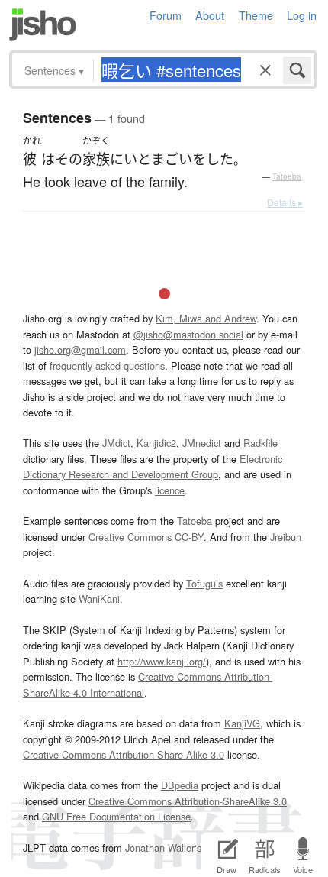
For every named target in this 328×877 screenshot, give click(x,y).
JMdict (116, 442)
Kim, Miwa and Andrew (206, 318)
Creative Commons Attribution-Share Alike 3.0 (123, 754)
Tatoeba (286, 176)
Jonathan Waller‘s (163, 847)
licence (170, 490)
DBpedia (179, 785)
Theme (256, 15)
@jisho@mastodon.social (188, 334)
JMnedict (201, 442)
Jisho (42, 24)
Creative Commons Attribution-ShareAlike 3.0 (187, 801)
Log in (302, 15)
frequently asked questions (107, 365)
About (209, 15)
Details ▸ (285, 202)
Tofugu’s (204, 583)
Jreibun (285, 536)
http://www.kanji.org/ (161, 661)
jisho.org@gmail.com (80, 349)
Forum (166, 15)
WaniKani (99, 598)
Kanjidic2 (156, 442)
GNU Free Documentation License (116, 816)
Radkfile (260, 442)
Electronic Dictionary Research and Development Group (152, 466)
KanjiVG (242, 723)
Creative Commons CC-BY (146, 536)
